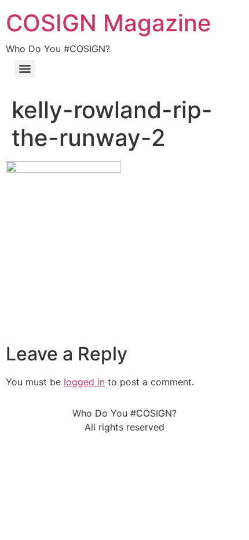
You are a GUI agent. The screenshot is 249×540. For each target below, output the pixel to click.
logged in (84, 382)
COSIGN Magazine (108, 23)
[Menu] (24, 69)
